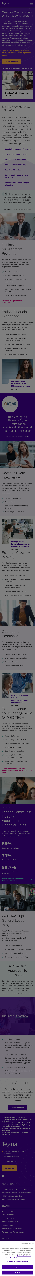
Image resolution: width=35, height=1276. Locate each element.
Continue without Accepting (27, 1243)
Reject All (17, 1267)
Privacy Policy (14, 1258)
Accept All (17, 1272)
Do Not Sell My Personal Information (17, 1261)
